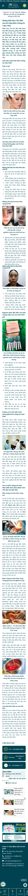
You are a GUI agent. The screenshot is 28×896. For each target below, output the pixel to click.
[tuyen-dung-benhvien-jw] (14, 837)
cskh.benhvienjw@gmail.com (13, 861)
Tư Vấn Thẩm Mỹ (15, 12)
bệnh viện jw (12, 783)
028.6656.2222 (6, 858)
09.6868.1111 (8, 856)
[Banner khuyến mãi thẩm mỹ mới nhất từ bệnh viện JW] (14, 827)
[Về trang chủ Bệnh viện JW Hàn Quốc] (14, 5)
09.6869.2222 (17, 856)
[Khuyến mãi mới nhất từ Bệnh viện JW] (3, 884)
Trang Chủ (6, 12)
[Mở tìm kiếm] (24, 5)
